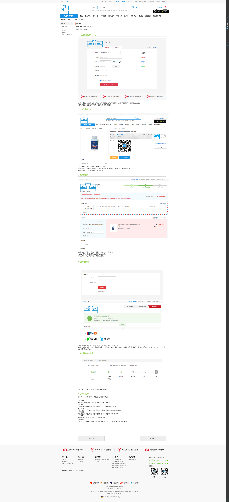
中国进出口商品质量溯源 (102, 459)
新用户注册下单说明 (80, 19)
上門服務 (148, 16)
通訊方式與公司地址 (117, 467)
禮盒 (126, 10)
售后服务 (98, 457)
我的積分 (144, 1)
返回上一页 (91, 438)
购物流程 (80, 459)
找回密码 (64, 32)
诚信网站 (124, 483)
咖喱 (108, 10)
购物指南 (81, 457)
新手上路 (70, 19)
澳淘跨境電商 (69, 16)
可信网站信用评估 (104, 483)
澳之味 (118, 10)
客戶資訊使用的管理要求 (119, 463)
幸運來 (113, 10)
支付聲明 (115, 457)
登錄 (62, 1)
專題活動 (119, 16)
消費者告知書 (137, 1)
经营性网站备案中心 (94, 483)
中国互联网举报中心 (134, 483)
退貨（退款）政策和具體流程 (120, 465)
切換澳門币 (111, 1)
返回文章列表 (153, 438)
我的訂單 (130, 1)
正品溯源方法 (132, 459)
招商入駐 (95, 16)
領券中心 (133, 16)
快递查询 (71, 470)
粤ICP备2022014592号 (117, 493)
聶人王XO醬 (95, 10)
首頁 (81, 16)
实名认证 (64, 30)
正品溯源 (132, 457)
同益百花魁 (103, 10)
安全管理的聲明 (116, 459)
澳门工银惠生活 (80, 470)
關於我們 (111, 16)
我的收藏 (158, 1)
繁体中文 (124, 1)
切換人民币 (104, 1)
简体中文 (118, 1)
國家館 (140, 16)
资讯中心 (63, 19)
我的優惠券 (151, 1)
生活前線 (88, 16)
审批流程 (80, 461)
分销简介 (64, 26)
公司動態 (103, 16)
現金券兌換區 (157, 16)
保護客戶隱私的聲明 (117, 461)
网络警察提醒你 (114, 483)
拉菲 (122, 10)
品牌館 (126, 16)
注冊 (66, 1)
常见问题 (97, 461)
